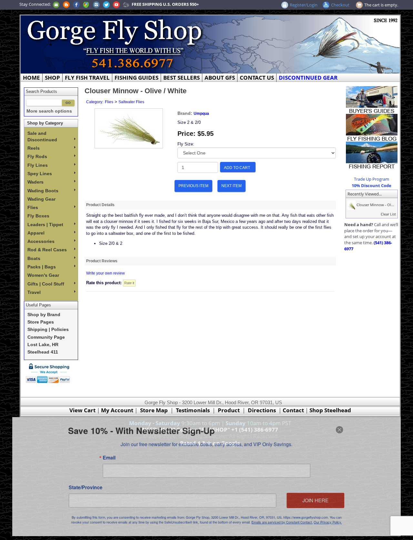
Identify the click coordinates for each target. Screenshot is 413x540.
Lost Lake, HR (42, 344)
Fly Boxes (38, 215)
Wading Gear (41, 199)
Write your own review (105, 273)
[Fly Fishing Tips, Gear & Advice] (372, 127)
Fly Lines (37, 165)
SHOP (52, 77)
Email (103, 456)
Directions (262, 410)
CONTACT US (257, 77)
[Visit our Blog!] (66, 4)
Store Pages (40, 322)
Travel (34, 292)
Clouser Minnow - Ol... (375, 204)
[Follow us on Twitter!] (106, 4)
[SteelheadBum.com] (126, 4)
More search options (49, 111)
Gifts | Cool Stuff (45, 283)
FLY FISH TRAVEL (87, 77)
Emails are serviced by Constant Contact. (286, 524)
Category (94, 102)
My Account (117, 410)
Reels (33, 148)
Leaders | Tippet (45, 224)
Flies (32, 207)
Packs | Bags (41, 266)
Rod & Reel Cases (47, 249)
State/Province (78, 488)
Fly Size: (185, 144)
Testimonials (193, 410)
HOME (31, 77)
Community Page (46, 337)
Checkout (340, 5)
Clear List (388, 214)
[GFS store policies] (50, 373)
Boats (33, 258)
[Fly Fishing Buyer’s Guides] (372, 99)
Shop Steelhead (330, 410)
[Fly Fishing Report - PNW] (372, 155)
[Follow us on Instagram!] (96, 4)
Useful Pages (38, 305)
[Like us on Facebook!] (76, 4)
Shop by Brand (43, 314)
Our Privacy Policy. (335, 524)
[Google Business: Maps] (86, 4)
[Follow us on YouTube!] (116, 4)
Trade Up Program (371, 179)
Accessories (41, 241)
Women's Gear (43, 275)
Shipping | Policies (48, 329)
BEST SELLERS (181, 77)
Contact (294, 410)
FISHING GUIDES (136, 77)
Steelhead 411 (42, 352)
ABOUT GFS (220, 77)
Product (229, 410)
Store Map (154, 410)
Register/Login (303, 5)
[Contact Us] (56, 4)
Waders (35, 182)
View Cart (82, 410)
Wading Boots (42, 190)
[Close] (348, 427)
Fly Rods (37, 156)
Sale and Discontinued (42, 136)
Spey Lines (39, 173)
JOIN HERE (322, 501)
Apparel (36, 232)
